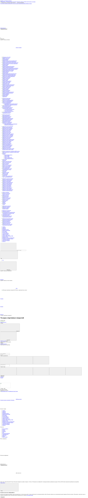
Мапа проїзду (2, 482)
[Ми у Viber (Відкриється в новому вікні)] (69, 11)
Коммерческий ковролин (8, 124)
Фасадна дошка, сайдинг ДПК (7, 419)
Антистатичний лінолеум (8, 111)
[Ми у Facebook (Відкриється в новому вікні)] (8, 11)
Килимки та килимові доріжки (7, 238)
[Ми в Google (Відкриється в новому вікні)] (8, 19)
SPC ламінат (4, 231)
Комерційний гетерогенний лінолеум (11, 103)
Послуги (3, 241)
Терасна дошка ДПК (6, 418)
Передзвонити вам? (4, 465)
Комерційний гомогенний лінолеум (10, 104)
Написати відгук (3, 322)
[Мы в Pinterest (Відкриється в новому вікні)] (54, 11)
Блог (10, 3)
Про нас (4, 3)
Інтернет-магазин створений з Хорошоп (7, 400)
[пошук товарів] (8, 247)
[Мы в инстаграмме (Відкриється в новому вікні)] (38, 11)
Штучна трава (4, 232)
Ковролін (4, 228)
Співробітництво (21, 3)
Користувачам (29, 3)
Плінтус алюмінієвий (8, 157)
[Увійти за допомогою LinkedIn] (41, 360)
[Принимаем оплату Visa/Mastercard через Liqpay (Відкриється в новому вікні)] (9, 391)
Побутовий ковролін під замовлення (10, 123)
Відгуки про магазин (14, 3)
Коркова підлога (5, 236)
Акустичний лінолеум (8, 110)
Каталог (1, 3)
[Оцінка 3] (41, 371)
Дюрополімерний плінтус (8, 158)
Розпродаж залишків (6, 240)
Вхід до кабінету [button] (5, 428)
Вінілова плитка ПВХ (6, 230)
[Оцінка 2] (25, 371)
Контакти (7, 3)
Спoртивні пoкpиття (6, 239)
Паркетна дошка (5, 234)
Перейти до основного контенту (6, 0)
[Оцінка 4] (57, 371)
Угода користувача (29, 495)
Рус (3, 260)
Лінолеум (4, 227)
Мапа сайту (4, 435)
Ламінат (3, 226)
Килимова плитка (5, 229)
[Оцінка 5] (74, 371)
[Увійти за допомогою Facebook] (8, 360)
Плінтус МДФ (6, 155)
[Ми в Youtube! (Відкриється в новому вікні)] (23, 11)
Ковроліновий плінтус (8, 154)
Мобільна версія (18, 399)
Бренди (25, 3)
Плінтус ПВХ (6, 156)
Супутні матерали (5, 233)
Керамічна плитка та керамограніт (8, 237)
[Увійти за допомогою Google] (25, 360)
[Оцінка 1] (8, 371)
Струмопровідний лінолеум (9, 109)
